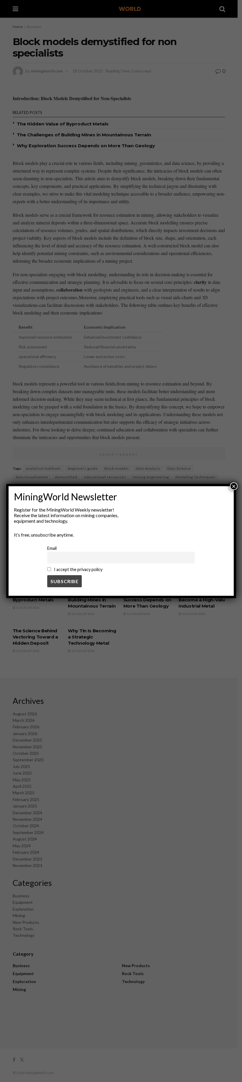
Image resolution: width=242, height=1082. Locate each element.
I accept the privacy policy (77, 569)
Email (52, 548)
